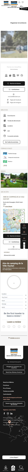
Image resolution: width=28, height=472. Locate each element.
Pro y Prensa (7, 388)
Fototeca (6, 385)
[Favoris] (22, 2)
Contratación (7, 394)
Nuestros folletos (8, 382)
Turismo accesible (8, 391)
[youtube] (14, 180)
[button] (19, 2)
